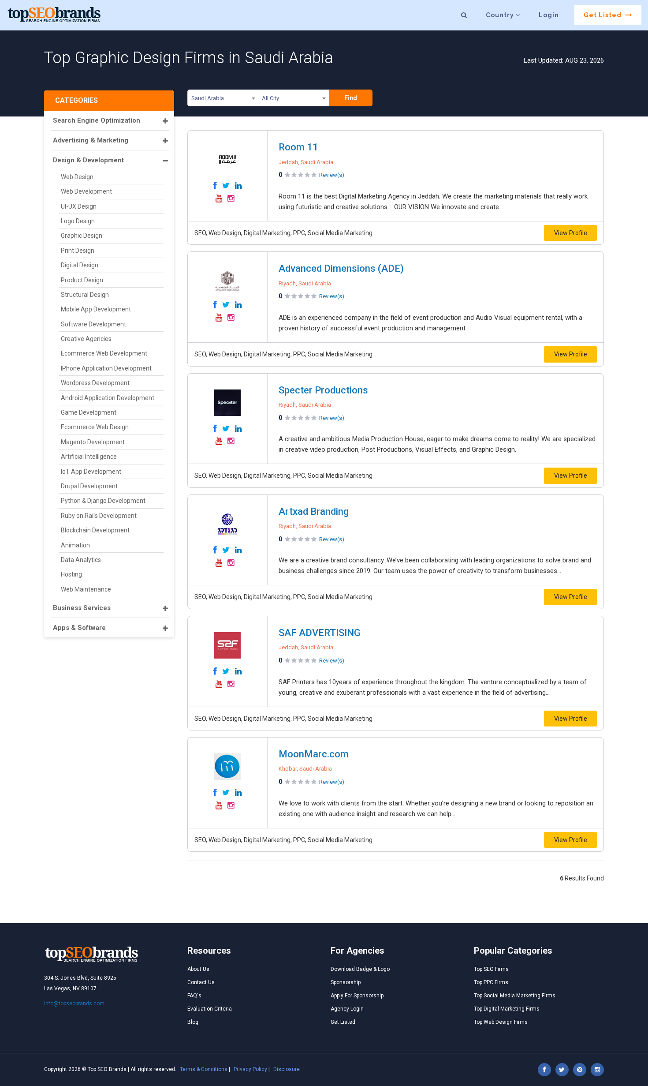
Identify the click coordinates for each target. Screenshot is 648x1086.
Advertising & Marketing (90, 140)
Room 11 (298, 147)
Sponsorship (346, 982)
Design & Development (88, 160)
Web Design (77, 176)
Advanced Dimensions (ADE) (341, 268)
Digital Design (79, 265)
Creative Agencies (86, 338)
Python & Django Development (103, 500)
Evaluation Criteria (209, 1009)
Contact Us (201, 982)
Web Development (86, 191)
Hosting (71, 574)
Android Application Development (107, 397)
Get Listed (603, 15)
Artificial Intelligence (89, 456)
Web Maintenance (86, 589)
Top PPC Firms (491, 982)
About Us (198, 969)
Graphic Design (81, 235)
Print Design (77, 250)
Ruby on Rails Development (99, 515)
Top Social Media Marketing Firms (514, 995)
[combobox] (222, 100)
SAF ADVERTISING (320, 632)
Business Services (82, 608)
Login (549, 15)
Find (350, 97)
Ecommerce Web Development (104, 353)
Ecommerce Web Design (95, 427)
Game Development (88, 412)
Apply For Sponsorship (357, 995)
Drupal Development (89, 486)
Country (501, 15)
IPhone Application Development (106, 368)
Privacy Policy (250, 1069)
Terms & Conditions (203, 1069)
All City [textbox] (270, 98)
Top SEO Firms (491, 969)
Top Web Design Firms (501, 1022)
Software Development (93, 324)
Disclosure (286, 1069)
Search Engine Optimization (96, 120)
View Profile (570, 232)
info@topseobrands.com (74, 1003)
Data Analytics (81, 559)
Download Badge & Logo (360, 969)
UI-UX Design (79, 206)
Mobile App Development (96, 309)
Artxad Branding (314, 511)
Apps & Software (79, 628)
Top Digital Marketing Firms (507, 1009)
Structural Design (85, 294)
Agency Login (347, 1009)
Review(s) (331, 175)
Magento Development (93, 442)
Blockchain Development (95, 530)
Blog (192, 1022)
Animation (75, 545)
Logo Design (78, 221)
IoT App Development (91, 471)
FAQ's (194, 995)
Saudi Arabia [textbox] (207, 98)
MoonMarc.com (314, 754)
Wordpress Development (95, 382)
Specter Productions (323, 390)
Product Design (82, 280)
